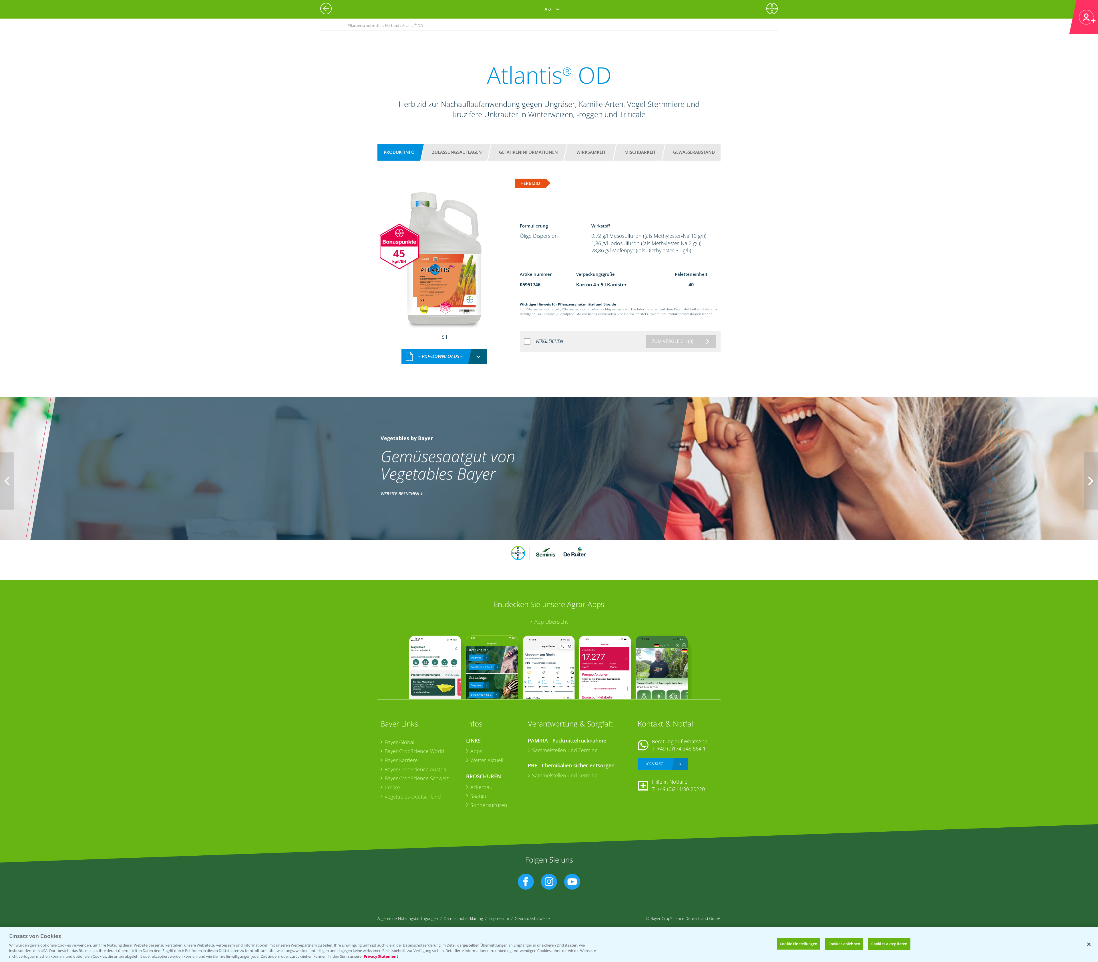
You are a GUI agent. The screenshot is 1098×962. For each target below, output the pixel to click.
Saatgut (479, 796)
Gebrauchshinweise (532, 918)
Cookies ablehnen (844, 943)
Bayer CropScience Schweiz (417, 778)
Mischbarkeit (640, 152)
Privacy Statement (381, 956)
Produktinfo (399, 152)
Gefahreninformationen (528, 152)
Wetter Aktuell (486, 760)
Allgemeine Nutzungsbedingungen (407, 918)
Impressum (499, 918)
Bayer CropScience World (414, 751)
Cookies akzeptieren (889, 943)
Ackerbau (481, 787)
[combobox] (444, 356)
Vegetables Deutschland (413, 796)
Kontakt (654, 764)
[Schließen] (1089, 944)
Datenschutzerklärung (463, 918)
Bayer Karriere (401, 760)
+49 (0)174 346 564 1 (681, 748)
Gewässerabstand (694, 152)
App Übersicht (551, 621)
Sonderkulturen (488, 805)
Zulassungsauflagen (457, 152)
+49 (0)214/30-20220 (681, 789)
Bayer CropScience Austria (415, 769)
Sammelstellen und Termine (565, 750)
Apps (476, 751)
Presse (392, 787)
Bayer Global (399, 742)
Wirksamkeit (591, 152)
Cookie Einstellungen (798, 943)
